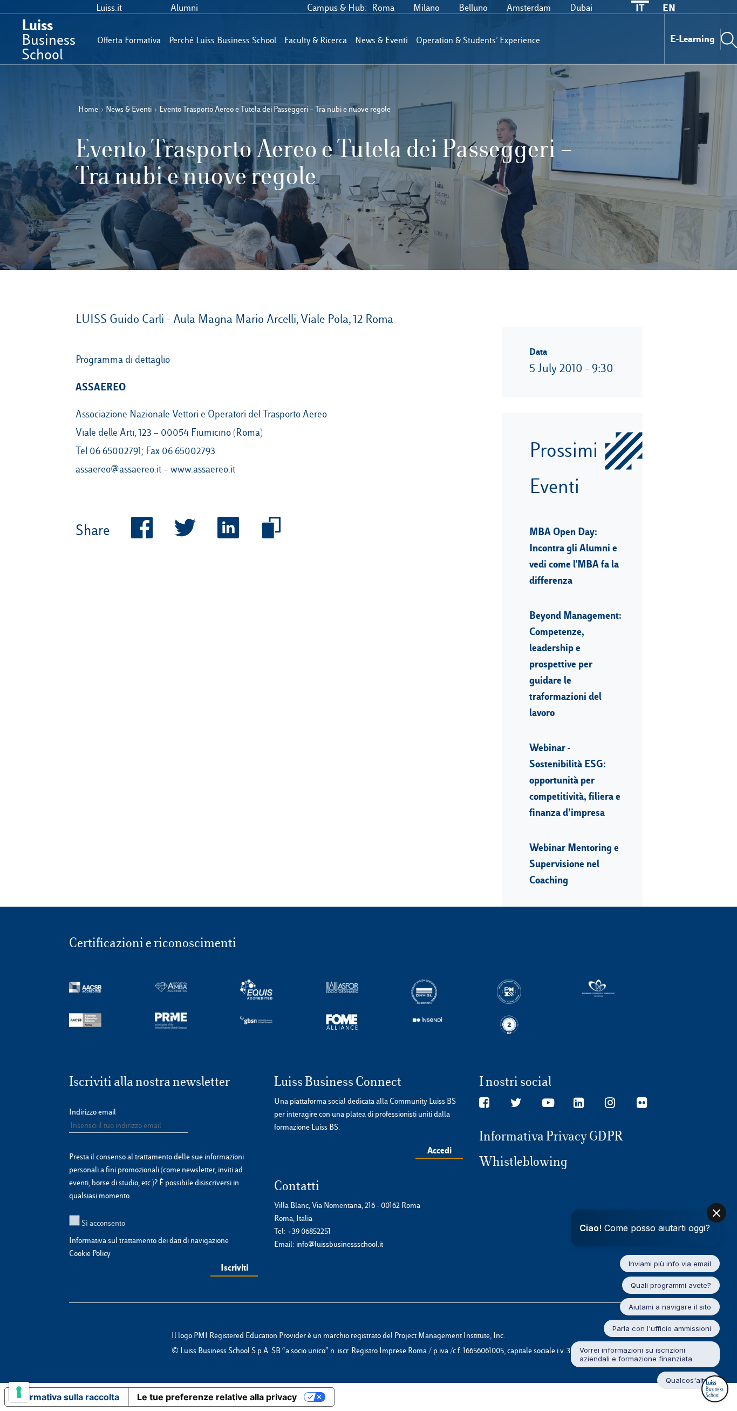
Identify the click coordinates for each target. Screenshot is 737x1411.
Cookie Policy (90, 1253)
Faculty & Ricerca (315, 40)
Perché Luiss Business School (222, 40)
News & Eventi (381, 40)
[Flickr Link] (642, 1103)
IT (640, 8)
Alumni (184, 7)
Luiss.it (109, 7)
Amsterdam (529, 7)
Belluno (473, 7)
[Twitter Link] (516, 1103)
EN (669, 8)
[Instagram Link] (610, 1103)
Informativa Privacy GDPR (551, 1136)
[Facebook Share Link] (131, 531)
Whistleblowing (523, 1161)
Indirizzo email (92, 1112)
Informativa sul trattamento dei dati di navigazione (149, 1240)
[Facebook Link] (484, 1103)
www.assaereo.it (202, 469)
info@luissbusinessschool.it (339, 1244)
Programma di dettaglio (123, 359)
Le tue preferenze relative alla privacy (217, 1397)
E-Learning (692, 38)
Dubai (581, 7)
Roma (383, 7)
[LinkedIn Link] (579, 1103)
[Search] (729, 39)
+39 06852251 (309, 1231)
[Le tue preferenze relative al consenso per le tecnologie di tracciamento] (19, 1392)
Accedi (439, 1150)
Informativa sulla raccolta (66, 1397)
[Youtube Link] (548, 1103)
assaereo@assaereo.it (118, 469)
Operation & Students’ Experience (478, 40)
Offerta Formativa (129, 40)
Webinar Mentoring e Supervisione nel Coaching (574, 863)
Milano (426, 7)
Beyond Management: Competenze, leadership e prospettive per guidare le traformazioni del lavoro (575, 664)
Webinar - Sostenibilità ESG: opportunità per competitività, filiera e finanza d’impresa (574, 780)
